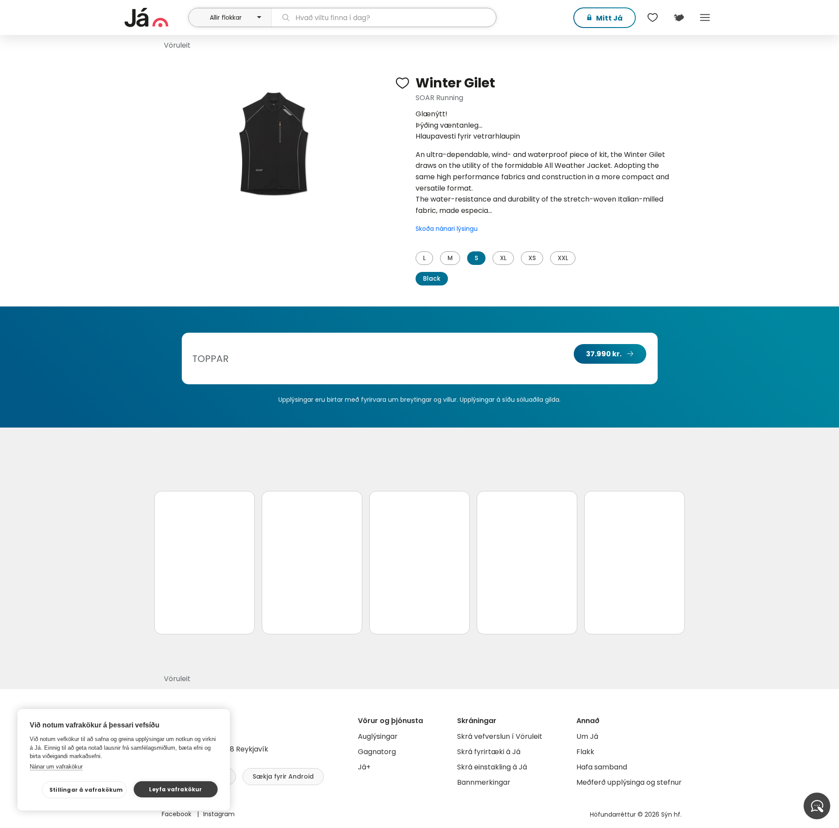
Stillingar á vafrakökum (86, 789)
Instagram (219, 814)
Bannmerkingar (483, 782)
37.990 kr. (603, 354)
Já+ (364, 767)
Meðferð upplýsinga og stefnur (629, 782)
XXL (563, 258)
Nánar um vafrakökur (56, 766)
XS (532, 258)
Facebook (177, 814)
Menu (704, 17)
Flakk (585, 752)
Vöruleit (177, 45)
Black (431, 278)
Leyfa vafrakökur (175, 789)
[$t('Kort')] (678, 17)
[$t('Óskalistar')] (652, 17)
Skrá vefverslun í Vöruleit (499, 736)
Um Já (587, 736)
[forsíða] (155, 17)
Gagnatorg (377, 752)
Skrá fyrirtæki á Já (488, 752)
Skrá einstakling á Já (492, 767)
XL (503, 258)
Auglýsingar (378, 736)
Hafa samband (601, 767)
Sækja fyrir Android (283, 776)
